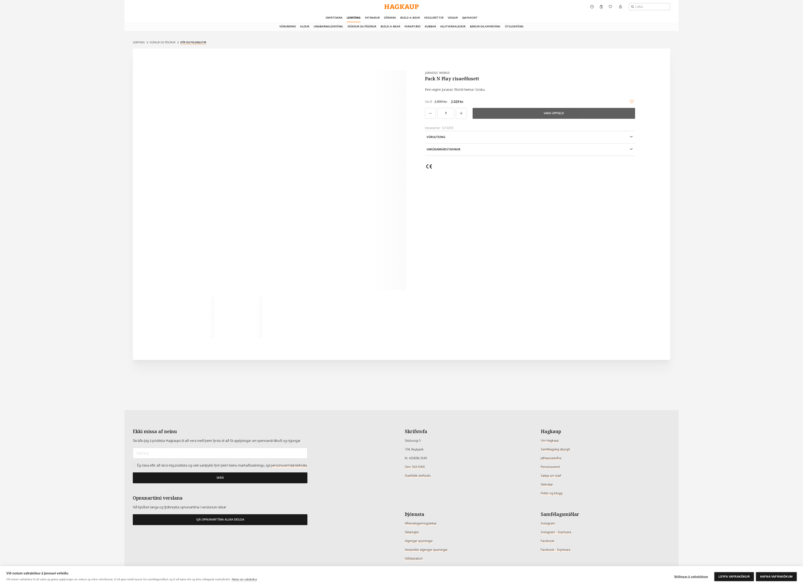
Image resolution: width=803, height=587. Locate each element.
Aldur (304, 26)
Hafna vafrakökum (776, 576)
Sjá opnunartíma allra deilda (220, 519)
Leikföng (354, 18)
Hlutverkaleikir (452, 26)
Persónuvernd (550, 467)
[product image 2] (241, 317)
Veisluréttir (434, 18)
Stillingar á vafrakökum (691, 576)
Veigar (453, 18)
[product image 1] (193, 317)
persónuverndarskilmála (289, 465)
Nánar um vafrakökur (244, 579)
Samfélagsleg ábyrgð (555, 449)
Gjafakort (470, 18)
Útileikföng (514, 26)
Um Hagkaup (550, 441)
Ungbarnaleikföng (328, 26)
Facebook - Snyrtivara (555, 550)
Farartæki (412, 26)
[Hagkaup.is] (401, 6)
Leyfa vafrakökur (734, 576)
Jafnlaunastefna (551, 458)
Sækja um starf (551, 476)
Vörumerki (287, 26)
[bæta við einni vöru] (461, 113)
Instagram (548, 523)
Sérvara (390, 18)
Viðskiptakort (414, 558)
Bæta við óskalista (631, 101)
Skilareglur (412, 532)
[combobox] (649, 6)
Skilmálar (547, 484)
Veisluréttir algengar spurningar (426, 550)
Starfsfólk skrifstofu (418, 476)
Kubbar (430, 26)
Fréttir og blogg (551, 493)
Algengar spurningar (419, 541)
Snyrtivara (334, 18)
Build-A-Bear (410, 18)
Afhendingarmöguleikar (421, 523)
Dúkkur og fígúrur (362, 26)
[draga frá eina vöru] (430, 113)
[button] (530, 137)
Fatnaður (372, 18)
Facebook (547, 541)
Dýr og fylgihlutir (193, 42)
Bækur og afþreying (485, 26)
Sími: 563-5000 (415, 467)
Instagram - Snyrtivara (556, 532)
